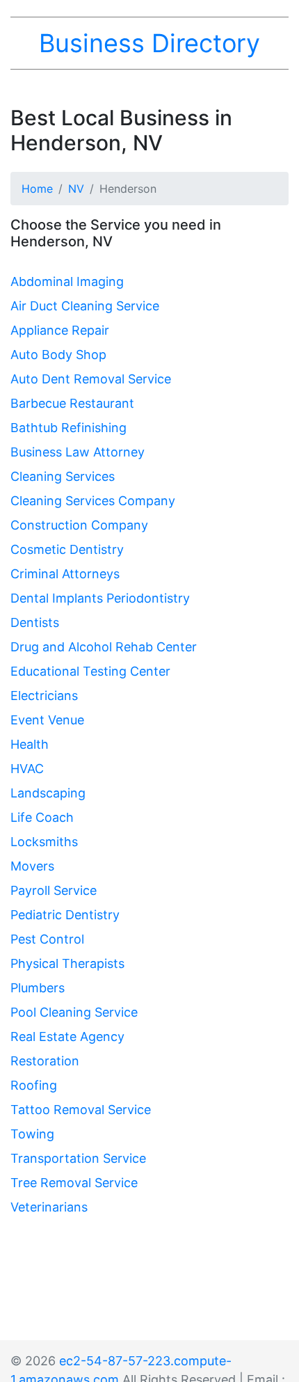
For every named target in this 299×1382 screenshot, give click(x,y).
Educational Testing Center (90, 671)
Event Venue (47, 720)
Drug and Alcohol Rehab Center (103, 647)
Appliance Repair (59, 330)
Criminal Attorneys (65, 573)
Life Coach (42, 817)
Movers (32, 866)
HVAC (27, 768)
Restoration (44, 1061)
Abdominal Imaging (67, 281)
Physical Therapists (67, 963)
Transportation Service (78, 1158)
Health (29, 744)
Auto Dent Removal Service (90, 379)
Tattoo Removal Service (80, 1109)
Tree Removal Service (74, 1182)
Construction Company (79, 525)
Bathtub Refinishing (68, 427)
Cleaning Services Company (92, 500)
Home (37, 189)
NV (76, 189)
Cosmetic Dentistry (67, 549)
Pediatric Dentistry (65, 914)
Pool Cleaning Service (74, 1012)
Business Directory (149, 43)
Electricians (44, 695)
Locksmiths (44, 841)
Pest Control (47, 939)
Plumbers (37, 987)
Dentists (34, 622)
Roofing (33, 1085)
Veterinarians (49, 1207)
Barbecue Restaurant (72, 403)
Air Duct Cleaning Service (84, 306)
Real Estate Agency (67, 1036)
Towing (32, 1134)
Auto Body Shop (58, 354)
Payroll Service (53, 890)
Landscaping (48, 793)
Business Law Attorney (77, 452)
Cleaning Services (62, 476)
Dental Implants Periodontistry (100, 598)
